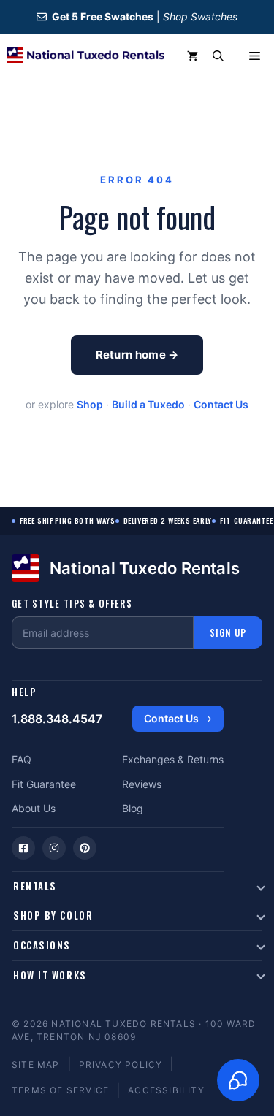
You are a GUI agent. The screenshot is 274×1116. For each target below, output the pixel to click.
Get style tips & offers (72, 604)
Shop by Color (53, 915)
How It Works (50, 975)
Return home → (137, 355)
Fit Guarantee (44, 784)
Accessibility (166, 1090)
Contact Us (221, 404)
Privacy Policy (121, 1064)
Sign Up (228, 632)
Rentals (35, 886)
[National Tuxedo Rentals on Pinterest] (84, 848)
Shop (90, 404)
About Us (34, 808)
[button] (218, 56)
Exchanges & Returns (173, 759)
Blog (132, 808)
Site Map (36, 1064)
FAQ (21, 759)
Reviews (141, 784)
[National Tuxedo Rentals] (85, 56)
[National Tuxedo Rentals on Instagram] (54, 848)
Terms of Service (60, 1090)
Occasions (42, 945)
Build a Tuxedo (148, 404)
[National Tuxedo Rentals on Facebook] (23, 848)
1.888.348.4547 (57, 718)
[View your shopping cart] (192, 56)
